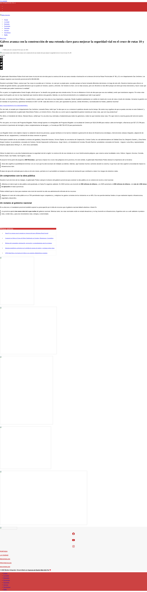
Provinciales (6, 580)
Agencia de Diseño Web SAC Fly (38, 570)
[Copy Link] (73, 68)
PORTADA (3, 551)
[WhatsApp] (73, 60)
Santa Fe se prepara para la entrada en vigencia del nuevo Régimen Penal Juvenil (26, 233)
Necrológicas (6, 587)
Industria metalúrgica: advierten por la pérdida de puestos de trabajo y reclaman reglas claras (29, 248)
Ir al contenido (3, 1)
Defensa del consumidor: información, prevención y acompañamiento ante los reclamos (28, 243)
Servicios (5, 585)
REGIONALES (5, 559)
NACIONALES (5, 567)
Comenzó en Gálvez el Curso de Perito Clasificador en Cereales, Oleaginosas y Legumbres (29, 238)
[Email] (73, 65)
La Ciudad (6, 575)
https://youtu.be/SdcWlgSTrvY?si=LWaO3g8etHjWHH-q (14, 105)
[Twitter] (73, 63)
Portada (5, 573)
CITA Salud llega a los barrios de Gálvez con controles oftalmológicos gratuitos (26, 253)
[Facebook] (73, 57)
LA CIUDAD (4, 555)
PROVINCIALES (5, 563)
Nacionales (6, 582)
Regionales (6, 578)
